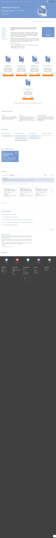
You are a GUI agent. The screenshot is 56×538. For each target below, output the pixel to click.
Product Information (4, 33)
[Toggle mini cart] (41, 1)
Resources (3, 34)
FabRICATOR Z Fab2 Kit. (28, 41)
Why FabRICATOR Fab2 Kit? (4, 28)
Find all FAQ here (51, 229)
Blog (28, 262)
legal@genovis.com (36, 273)
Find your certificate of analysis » (47, 135)
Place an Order (27, 102)
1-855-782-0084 (14, 274)
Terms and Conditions (26, 272)
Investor (49, 262)
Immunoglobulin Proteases (37, 21)
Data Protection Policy (26, 273)
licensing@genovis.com (7, 237)
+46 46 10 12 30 (4, 273)
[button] (8, 75)
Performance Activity (4, 36)
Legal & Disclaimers (25, 274)
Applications (17, 262)
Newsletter (38, 262)
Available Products (5, 14)
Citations (3, 37)
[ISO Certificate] (28, 280)
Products (32, 21)
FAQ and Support (4, 39)
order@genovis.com (40, 102)
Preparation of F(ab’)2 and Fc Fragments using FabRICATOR (7, 154)
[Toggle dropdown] (3, 1)
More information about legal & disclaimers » (7, 246)
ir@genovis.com (36, 272)
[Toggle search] (40, 1)
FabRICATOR (44, 21)
